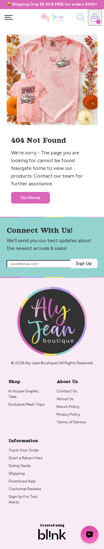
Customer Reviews (25, 489)
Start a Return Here (25, 458)
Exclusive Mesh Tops (27, 404)
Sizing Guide (20, 465)
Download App (22, 481)
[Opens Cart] (95, 17)
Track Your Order (24, 450)
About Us (65, 399)
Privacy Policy (68, 414)
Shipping (17, 473)
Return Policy (68, 406)
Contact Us (67, 391)
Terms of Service (71, 422)
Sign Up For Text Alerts (24, 499)
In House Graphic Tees (24, 394)
